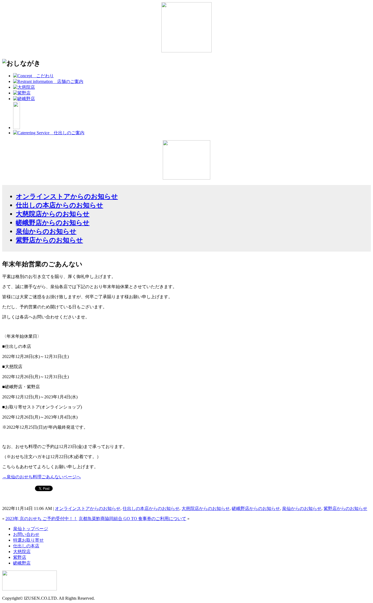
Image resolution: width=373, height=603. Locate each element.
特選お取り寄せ (28, 540)
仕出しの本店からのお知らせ (59, 205)
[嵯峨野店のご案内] (24, 98)
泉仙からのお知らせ (46, 231)
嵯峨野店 (22, 563)
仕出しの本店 (26, 546)
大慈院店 (22, 551)
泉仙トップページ (30, 528)
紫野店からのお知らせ (49, 240)
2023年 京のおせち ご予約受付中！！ (41, 518)
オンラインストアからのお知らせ (67, 196)
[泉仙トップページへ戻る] (186, 51)
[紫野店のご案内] (22, 93)
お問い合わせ (26, 534)
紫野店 (19, 557)
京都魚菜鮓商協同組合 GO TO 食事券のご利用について (132, 518)
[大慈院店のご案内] (24, 87)
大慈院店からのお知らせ (53, 213)
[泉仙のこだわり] (33, 75)
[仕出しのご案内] (48, 132)
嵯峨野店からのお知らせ (53, 222)
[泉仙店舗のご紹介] (48, 81)
